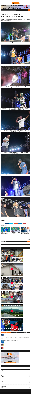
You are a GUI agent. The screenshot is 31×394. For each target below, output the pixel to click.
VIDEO (2, 387)
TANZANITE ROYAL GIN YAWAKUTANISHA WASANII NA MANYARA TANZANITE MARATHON (5, 233)
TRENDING (5, 332)
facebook (28, 241)
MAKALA (2, 381)
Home (1, 12)
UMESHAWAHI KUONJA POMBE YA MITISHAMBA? (15, 233)
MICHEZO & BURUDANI (3, 386)
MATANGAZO (2, 382)
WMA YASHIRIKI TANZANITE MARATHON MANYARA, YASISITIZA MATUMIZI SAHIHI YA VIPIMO (16, 343)
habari (2, 374)
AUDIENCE (25, 332)
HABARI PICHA (2, 376)
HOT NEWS (15, 332)
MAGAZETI (2, 380)
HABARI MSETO (3, 375)
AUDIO (2, 370)
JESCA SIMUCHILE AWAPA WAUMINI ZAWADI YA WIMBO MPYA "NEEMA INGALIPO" (25, 233)
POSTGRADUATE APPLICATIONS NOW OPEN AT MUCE (11, 340)
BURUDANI (4, 12)
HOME (2, 377)
